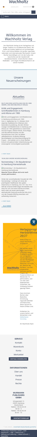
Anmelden (14, 7)
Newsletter (4, 436)
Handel (18, 375)
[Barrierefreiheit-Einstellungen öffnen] (33, 222)
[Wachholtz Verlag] (18, 1)
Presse (18, 379)
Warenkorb (28, 7)
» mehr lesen (5, 154)
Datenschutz (19, 432)
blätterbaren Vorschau (24, 318)
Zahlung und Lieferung (8, 434)
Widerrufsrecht (23, 434)
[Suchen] (33, 12)
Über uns (18, 371)
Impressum (5, 432)
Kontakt (18, 342)
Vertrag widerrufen (18, 359)
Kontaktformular (21, 418)
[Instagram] (20, 390)
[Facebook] (17, 390)
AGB (12, 432)
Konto (18, 350)
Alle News (7, 206)
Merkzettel (18, 354)
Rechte (18, 383)
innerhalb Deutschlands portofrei (25, 427)
